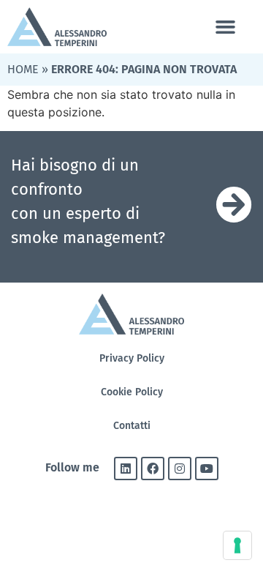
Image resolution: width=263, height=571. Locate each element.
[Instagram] (179, 468)
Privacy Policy (131, 358)
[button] (225, 27)
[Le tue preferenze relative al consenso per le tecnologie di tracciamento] (237, 545)
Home (23, 69)
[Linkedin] (125, 468)
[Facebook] (152, 468)
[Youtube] (206, 468)
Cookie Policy (132, 392)
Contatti (131, 425)
